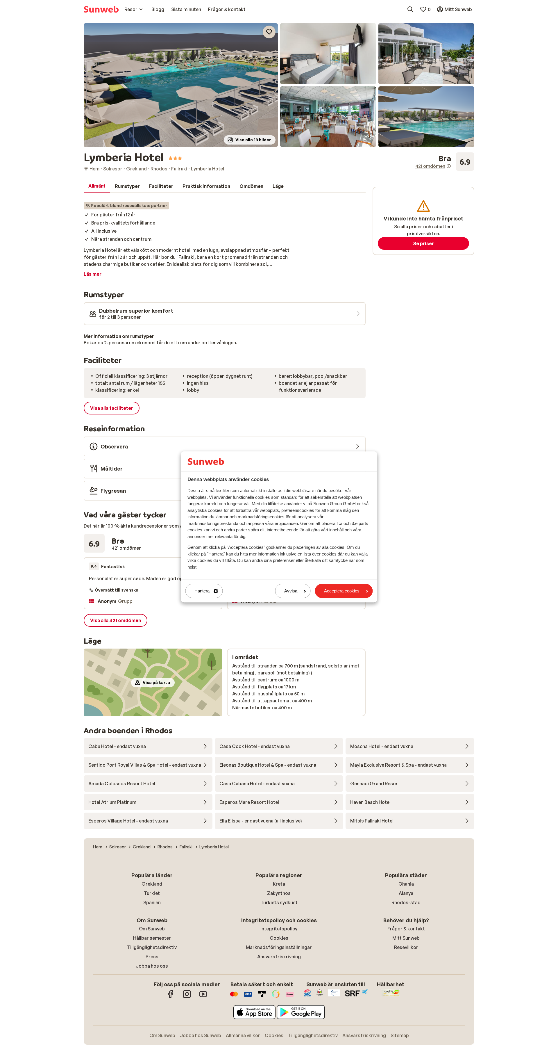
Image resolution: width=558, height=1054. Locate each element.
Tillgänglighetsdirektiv (152, 947)
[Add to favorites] (269, 32)
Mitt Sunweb (406, 938)
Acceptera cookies (342, 590)
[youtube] (203, 997)
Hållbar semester (152, 938)
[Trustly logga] (262, 997)
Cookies (279, 938)
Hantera (202, 590)
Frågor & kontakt (406, 929)
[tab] (97, 186)
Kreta (279, 884)
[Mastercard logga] (234, 997)
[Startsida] (101, 9)
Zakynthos (279, 893)
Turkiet (152, 893)
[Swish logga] (275, 997)
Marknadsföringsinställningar (279, 947)
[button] (181, 85)
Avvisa (290, 590)
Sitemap (400, 1035)
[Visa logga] (248, 997)
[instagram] (187, 997)
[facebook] (170, 997)
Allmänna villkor (243, 1035)
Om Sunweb (152, 929)
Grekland (152, 884)
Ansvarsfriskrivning (279, 956)
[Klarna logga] (289, 997)
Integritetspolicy (278, 929)
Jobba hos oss (152, 966)
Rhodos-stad (406, 902)
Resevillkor (406, 947)
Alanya (406, 893)
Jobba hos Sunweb (200, 1035)
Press (152, 956)
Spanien (152, 902)
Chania (406, 884)
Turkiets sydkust (279, 902)
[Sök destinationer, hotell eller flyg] (410, 9)
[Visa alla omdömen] (444, 161)
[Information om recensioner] (448, 166)
